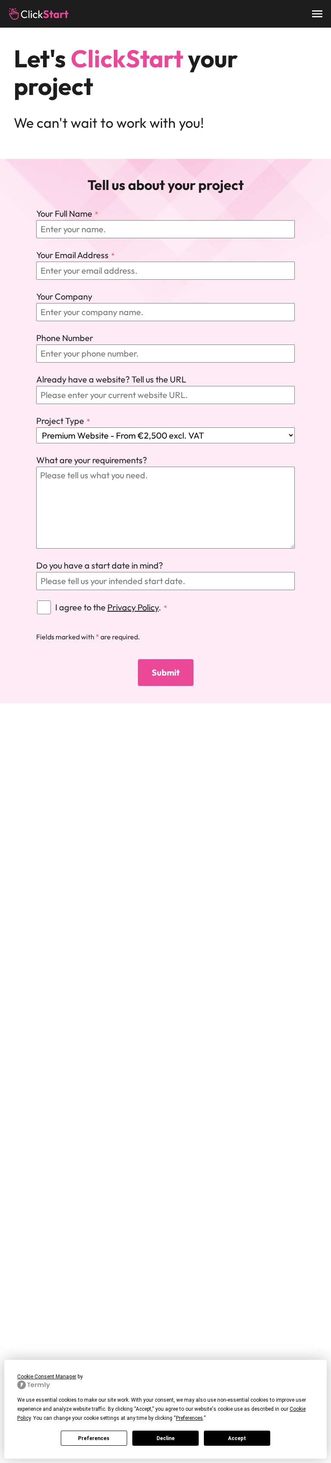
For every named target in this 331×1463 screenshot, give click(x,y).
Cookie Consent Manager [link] (46, 1377)
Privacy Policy (133, 607)
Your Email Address (72, 255)
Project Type (60, 420)
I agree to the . (108, 607)
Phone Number (64, 337)
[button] (317, 14)
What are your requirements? (91, 460)
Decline (165, 1438)
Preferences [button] (189, 1418)
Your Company (64, 296)
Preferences (93, 1438)
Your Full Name (64, 213)
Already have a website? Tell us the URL (111, 379)
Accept (237, 1438)
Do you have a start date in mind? (99, 565)
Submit (166, 672)
